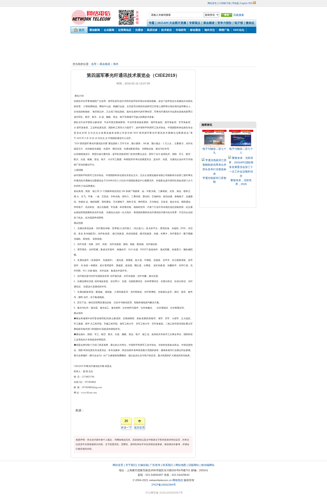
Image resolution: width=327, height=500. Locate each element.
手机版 (235, 3)
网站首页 (212, 3)
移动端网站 (207, 464)
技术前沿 (166, 29)
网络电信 (177, 480)
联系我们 (168, 464)
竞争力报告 (224, 22)
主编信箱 (143, 464)
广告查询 (155, 464)
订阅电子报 (224, 3)
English (243, 3)
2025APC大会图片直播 (171, 22)
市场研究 (181, 29)
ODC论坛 (238, 29)
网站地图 (180, 464)
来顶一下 (126, 427)
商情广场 (224, 29)
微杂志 (250, 22)
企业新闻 (109, 29)
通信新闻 (94, 29)
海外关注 (209, 29)
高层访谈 (152, 29)
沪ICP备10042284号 (163, 484)
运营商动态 (124, 29)
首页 (94, 64)
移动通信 (195, 29)
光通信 (139, 29)
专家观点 (194, 22)
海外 (115, 64)
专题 (151, 22)
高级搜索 (238, 14)
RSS (251, 3)
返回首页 (139, 427)
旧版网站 (193, 464)
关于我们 (130, 464)
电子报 (238, 22)
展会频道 (209, 22)
